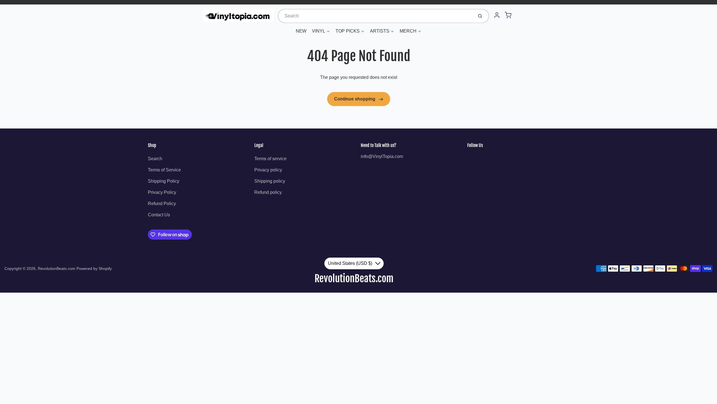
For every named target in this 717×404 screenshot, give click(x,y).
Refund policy (268, 192)
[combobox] (375, 16)
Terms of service (270, 158)
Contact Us (159, 214)
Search (155, 158)
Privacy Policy (162, 192)
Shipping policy (269, 181)
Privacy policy (268, 169)
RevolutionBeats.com (56, 268)
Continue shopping (355, 99)
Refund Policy (162, 203)
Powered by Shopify (94, 268)
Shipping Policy (163, 181)
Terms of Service (164, 169)
